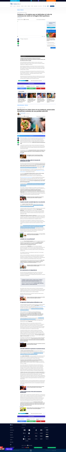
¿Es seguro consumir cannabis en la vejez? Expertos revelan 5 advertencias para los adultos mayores (36, 265)
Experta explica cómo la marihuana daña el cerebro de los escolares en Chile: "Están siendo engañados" (36, 408)
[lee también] (23, 156)
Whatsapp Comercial (38, 447)
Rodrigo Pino (20, 17)
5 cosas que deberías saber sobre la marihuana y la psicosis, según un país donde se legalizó (36, 344)
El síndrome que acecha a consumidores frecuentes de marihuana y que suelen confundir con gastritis (35, 197)
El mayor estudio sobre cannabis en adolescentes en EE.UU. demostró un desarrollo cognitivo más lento (36, 297)
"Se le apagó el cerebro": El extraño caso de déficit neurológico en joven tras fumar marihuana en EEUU (35, 155)
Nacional (11, 427)
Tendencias (11, 437)
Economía (11, 432)
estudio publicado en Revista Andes (26, 177)
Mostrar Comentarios (31, 83)
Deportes (11, 434)
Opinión (11, 439)
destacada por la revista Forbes (40, 306)
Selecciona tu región (14, 0)
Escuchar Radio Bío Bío (51, 0)
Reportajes (11, 442)
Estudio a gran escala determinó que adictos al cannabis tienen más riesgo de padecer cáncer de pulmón (35, 387)
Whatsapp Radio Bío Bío (52, 447)
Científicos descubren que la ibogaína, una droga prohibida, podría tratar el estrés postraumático (36, 234)
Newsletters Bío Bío (34, 0)
